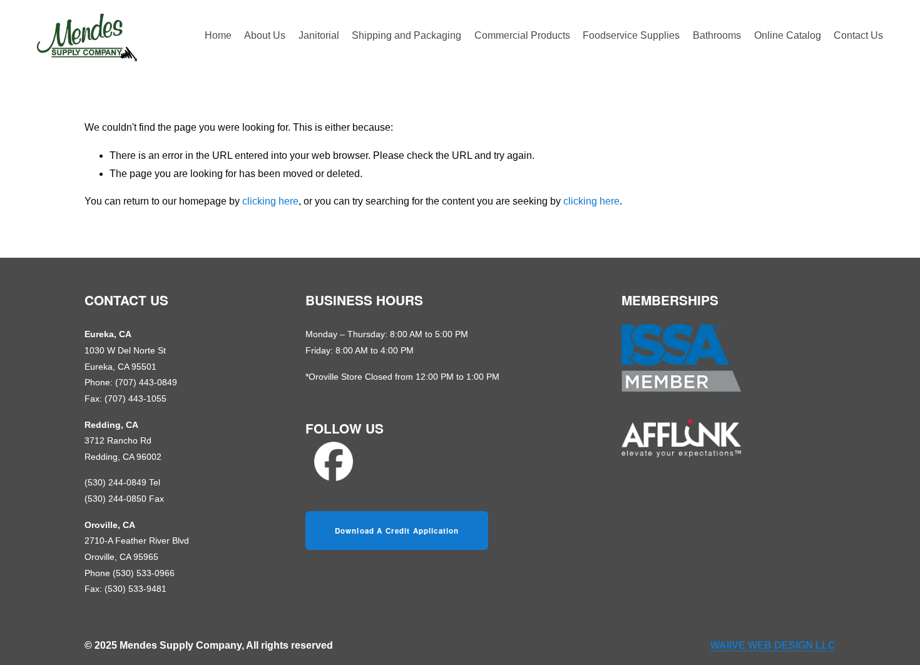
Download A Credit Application (397, 530)
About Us (264, 35)
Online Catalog (787, 35)
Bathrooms (717, 35)
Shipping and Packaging (406, 35)
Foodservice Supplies (631, 35)
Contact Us (858, 35)
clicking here (270, 201)
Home (218, 35)
